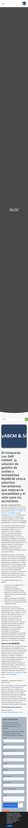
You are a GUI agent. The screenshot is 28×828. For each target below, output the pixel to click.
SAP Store (13, 515)
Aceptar (9, 825)
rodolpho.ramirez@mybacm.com (12, 712)
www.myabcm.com (17, 672)
